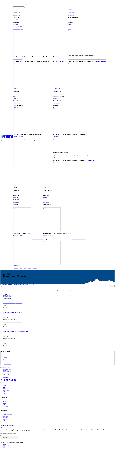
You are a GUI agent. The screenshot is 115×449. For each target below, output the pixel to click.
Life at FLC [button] (16, 187)
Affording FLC (56, 136)
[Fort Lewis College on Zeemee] (17, 380)
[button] (1, 427)
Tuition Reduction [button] (56, 103)
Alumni (2, 4)
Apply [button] (14, 98)
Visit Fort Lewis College (18, 136)
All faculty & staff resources (48, 235)
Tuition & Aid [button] (57, 88)
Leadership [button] (15, 24)
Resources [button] (70, 24)
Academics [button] (71, 9)
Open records (5, 406)
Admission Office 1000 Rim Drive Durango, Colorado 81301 (8, 370)
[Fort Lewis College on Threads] (15, 380)
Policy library (5, 419)
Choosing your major (72, 57)
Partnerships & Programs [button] (18, 29)
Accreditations (5, 413)
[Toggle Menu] (1, 140)
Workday (4, 403)
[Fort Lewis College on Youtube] (7, 380)
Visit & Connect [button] (16, 103)
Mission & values (6, 417)
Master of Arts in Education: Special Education (12, 303)
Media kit (4, 404)
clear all (3, 352)
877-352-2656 (7, 372)
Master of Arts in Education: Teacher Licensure (12, 322)
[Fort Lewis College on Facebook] (4, 380)
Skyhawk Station (56, 157)
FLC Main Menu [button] (16, 15)
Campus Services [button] (46, 206)
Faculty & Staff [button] (46, 187)
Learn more (38, 430)
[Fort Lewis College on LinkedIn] (12, 380)
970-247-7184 (7, 374)
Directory (22, 4)
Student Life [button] (15, 197)
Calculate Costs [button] (56, 98)
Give (10, 1)
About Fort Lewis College (18, 59)
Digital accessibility (6, 445)
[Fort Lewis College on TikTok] (9, 380)
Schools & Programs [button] (71, 19)
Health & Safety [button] (16, 202)
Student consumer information (8, 420)
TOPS (4, 446)
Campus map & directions (8, 394)
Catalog (65, 290)
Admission (5, 385)
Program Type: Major (7, 295)
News (13, 4)
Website (52, 290)
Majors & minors (6, 390)
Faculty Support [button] (46, 202)
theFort (4, 401)
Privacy (4, 444)
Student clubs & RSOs (17, 235)
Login (4, 447)
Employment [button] (45, 197)
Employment (5, 416)
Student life (5, 391)
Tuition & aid (5, 388)
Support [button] (69, 29)
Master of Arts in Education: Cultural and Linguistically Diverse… (16, 331)
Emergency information (7, 414)
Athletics (8, 4)
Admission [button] (16, 88)
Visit (6, 1)
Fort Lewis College (11, 284)
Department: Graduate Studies (8, 296)
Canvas (4, 399)
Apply (2, 1)
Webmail (4, 407)
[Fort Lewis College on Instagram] (1, 380)
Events (17, 4)
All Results (45, 290)
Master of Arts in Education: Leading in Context (13, 341)
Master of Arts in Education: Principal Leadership (13, 312)
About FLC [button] (16, 9)
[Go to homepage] (7, 139)
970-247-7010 (7, 376)
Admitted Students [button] (16, 107)
